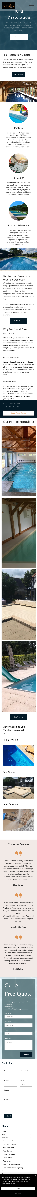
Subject (6, 871)
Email (7, 811)
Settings (18, 1193)
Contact (5, 951)
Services (5, 918)
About (4, 915)
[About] (30, 915)
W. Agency (13, 972)
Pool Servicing (10, 520)
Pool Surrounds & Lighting (13, 948)
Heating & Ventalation (11, 945)
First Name (8, 851)
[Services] (30, 918)
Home (4, 912)
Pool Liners (7, 942)
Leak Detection (11, 584)
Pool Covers (9, 552)
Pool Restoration (9, 925)
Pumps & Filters (9, 935)
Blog (3, 955)
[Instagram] (4, 962)
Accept (18, 1189)
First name (8, 794)
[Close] (34, 1176)
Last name (8, 802)
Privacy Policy (10, 1184)
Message (8, 819)
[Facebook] (10, 962)
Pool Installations (9, 921)
